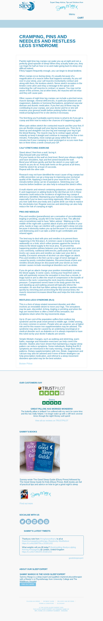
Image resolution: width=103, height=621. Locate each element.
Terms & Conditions (46, 603)
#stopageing (34, 549)
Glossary (61, 603)
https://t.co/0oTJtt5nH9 (32, 552)
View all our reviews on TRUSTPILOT (51, 420)
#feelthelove (64, 541)
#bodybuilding (56, 547)
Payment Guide (48, 601)
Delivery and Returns (65, 601)
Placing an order (33, 601)
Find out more (26, 503)
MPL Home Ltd (40, 611)
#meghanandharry (48, 539)
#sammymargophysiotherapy (35, 541)
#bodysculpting (69, 547)
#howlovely (53, 541)
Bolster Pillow (25, 363)
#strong (25, 549)
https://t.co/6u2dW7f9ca (32, 543)
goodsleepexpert (76, 558)
